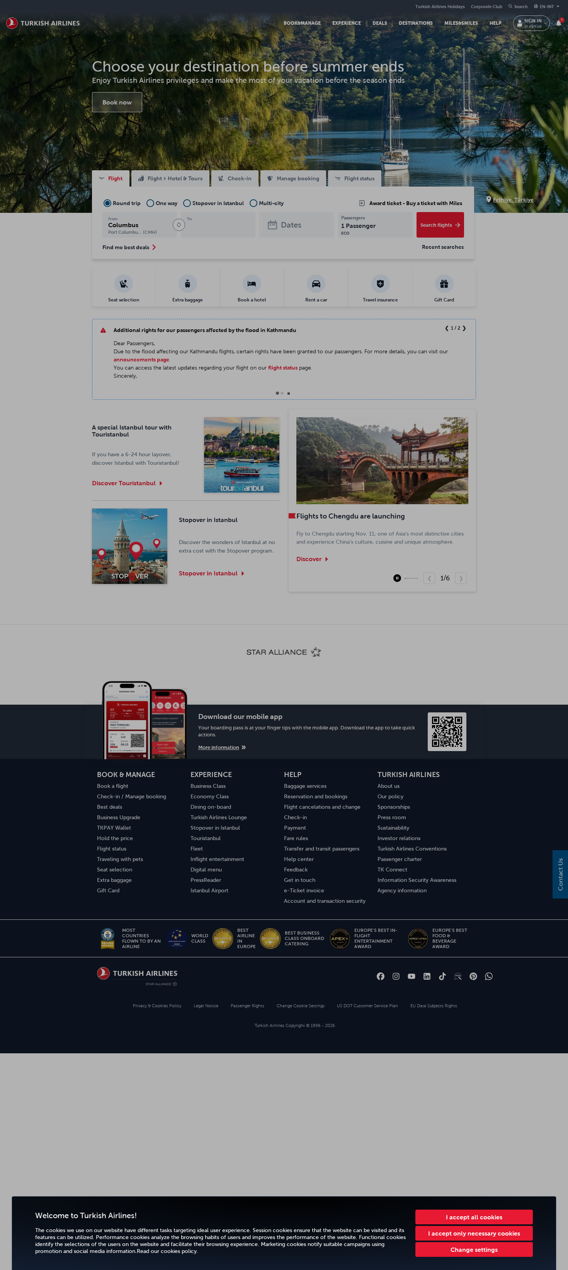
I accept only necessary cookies (474, 1233)
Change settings (474, 1249)
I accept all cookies (474, 1217)
